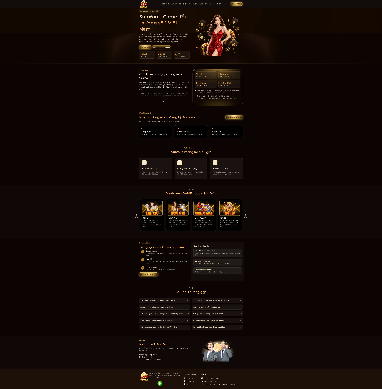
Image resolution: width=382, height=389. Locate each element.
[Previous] (136, 216)
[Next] (245, 216)
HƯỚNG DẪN (203, 4)
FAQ (211, 4)
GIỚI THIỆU (166, 4)
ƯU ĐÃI (174, 4)
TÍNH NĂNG (193, 4)
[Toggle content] (163, 102)
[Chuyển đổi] (187, 300)
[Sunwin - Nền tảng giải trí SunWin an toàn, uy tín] (149, 4)
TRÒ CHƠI (183, 4)
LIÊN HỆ (218, 4)
